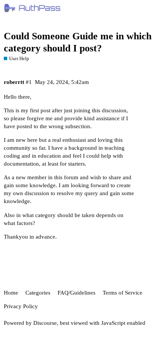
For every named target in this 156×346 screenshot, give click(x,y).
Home (11, 293)
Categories (37, 293)
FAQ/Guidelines (76, 293)
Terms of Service (122, 293)
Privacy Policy (21, 306)
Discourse (45, 323)
